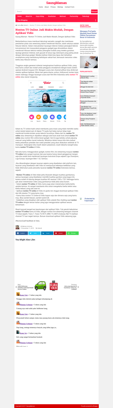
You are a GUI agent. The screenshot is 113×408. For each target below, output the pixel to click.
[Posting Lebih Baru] (19, 281)
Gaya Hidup (40, 16)
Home (41, 7)
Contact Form (69, 7)
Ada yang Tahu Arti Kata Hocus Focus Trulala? (88, 91)
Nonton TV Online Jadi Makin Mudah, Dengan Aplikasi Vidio (44, 31)
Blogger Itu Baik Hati (87, 87)
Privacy (53, 7)
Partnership (74, 16)
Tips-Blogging (22, 20)
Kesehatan (52, 16)
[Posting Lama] (75, 281)
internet (39, 228)
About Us (29, 16)
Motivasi (63, 16)
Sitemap (60, 7)
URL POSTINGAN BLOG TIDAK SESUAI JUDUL (88, 124)
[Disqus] (47, 319)
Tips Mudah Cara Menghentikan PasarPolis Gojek (88, 108)
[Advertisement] (47, 261)
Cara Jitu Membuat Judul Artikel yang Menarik (88, 114)
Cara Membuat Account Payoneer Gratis (88, 96)
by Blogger (94, 406)
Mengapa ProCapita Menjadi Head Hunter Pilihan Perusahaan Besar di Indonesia (88, 34)
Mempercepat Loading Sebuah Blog (87, 77)
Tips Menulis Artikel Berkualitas (87, 82)
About (47, 7)
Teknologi (85, 16)
